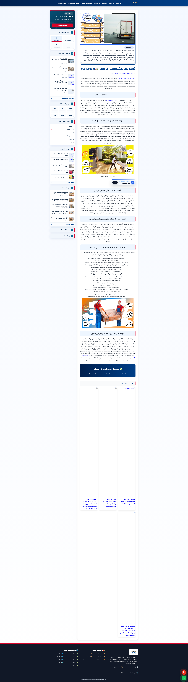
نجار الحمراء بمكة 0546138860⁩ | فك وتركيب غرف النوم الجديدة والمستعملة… (60, 206)
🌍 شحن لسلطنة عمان (58, 657)
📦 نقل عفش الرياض (100, 654)
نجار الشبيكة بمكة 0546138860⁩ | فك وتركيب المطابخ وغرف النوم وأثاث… (60, 200)
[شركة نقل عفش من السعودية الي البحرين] (71, 155)
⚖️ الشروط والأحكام (134, 673)
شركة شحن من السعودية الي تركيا (60, 177)
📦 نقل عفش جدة (88, 654)
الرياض (70, 108)
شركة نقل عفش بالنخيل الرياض (127, 78)
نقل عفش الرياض (115, 73)
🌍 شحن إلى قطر (74, 657)
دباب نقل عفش (62, 136)
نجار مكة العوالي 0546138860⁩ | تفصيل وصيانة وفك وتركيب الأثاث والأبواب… (59, 218)
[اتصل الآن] (184, 672)
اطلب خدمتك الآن (62, 25)
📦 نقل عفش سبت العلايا (87, 657)
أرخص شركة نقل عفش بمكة (60, 75)
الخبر (62, 112)
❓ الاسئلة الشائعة (119, 670)
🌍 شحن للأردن (60, 654)
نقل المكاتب (62, 143)
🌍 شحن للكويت (60, 660)
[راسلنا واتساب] (184, 678)
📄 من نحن (136, 667)
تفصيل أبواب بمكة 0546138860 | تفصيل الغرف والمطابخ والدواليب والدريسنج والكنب (60, 193)
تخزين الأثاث (62, 133)
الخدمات (104, 3)
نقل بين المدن (62, 139)
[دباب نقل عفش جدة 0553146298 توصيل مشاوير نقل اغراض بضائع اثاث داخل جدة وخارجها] (71, 61)
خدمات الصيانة (62, 3)
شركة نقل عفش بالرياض (112, 100)
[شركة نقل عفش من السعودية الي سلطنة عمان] (71, 160)
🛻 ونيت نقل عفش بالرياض (86, 660)
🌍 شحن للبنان (60, 663)
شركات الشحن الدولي (73, 3)
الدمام (70, 112)
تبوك (55, 115)
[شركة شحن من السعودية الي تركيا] (71, 177)
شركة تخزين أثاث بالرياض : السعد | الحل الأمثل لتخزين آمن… (59, 81)
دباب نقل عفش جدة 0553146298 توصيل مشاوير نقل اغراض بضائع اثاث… (59, 59)
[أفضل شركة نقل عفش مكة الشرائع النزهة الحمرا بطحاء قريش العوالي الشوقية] (71, 91)
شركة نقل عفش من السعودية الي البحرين (60, 154)
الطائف (70, 115)
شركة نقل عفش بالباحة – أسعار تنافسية (60, 68)
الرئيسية (118, 3)
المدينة (54, 112)
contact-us (97, 3)
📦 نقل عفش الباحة (100, 657)
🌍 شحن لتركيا (75, 663)
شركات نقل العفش (87, 3)
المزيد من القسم (62, 182)
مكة (55, 108)
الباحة (62, 115)
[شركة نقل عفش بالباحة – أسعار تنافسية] (71, 69)
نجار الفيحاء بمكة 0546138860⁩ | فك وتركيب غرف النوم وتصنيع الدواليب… (59, 212)
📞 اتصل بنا (135, 670)
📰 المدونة (120, 673)
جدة (62, 108)
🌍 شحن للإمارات (74, 654)
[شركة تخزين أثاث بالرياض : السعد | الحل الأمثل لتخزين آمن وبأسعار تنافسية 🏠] (71, 83)
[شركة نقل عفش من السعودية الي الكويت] (71, 166)
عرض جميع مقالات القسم (62, 98)
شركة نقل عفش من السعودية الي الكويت (60, 165)
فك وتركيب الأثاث (62, 126)
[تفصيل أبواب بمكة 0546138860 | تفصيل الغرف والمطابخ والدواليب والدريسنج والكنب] (71, 194)
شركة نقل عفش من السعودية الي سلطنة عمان (60, 160)
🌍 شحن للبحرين (74, 660)
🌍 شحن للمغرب (74, 666)
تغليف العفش (62, 129)
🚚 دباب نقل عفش (101, 660)
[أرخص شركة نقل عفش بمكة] (71, 76)
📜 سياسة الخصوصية (118, 667)
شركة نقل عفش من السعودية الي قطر (60, 171)
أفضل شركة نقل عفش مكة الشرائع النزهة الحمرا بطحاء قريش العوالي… (59, 90)
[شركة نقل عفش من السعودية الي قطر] (71, 172)
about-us (111, 3)
